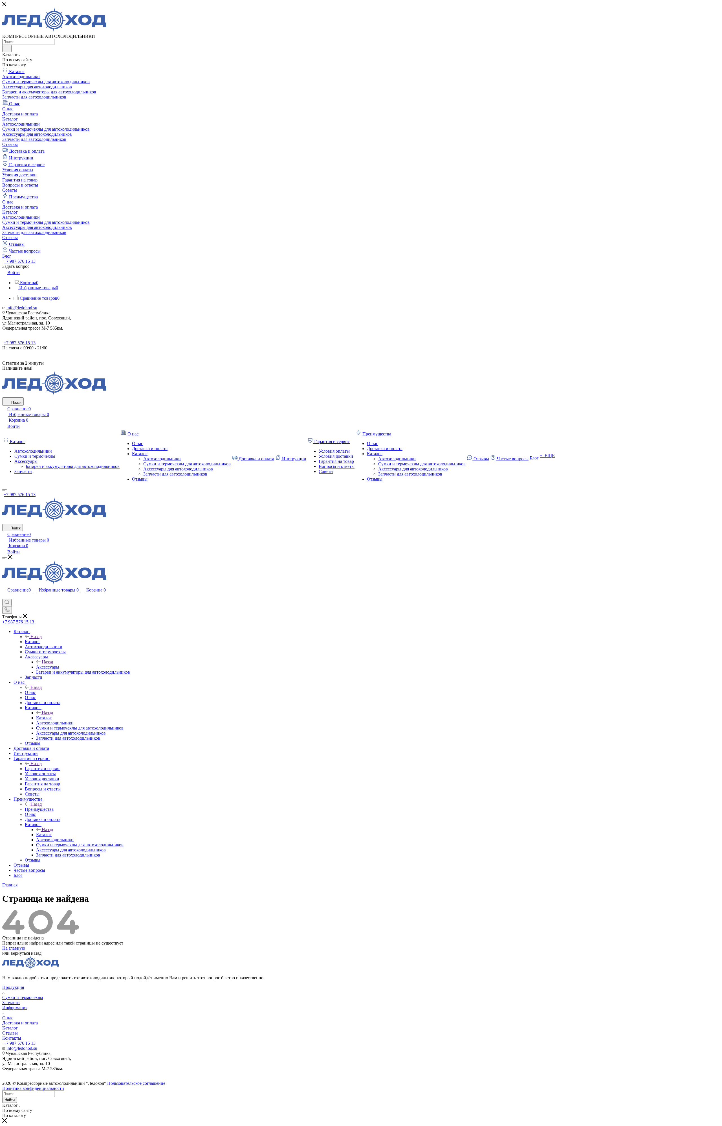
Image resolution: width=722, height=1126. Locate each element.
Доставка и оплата (20, 1022)
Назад (36, 636)
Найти (10, 1100)
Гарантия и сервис (42, 768)
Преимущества (39, 809)
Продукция (13, 987)
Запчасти (11, 1002)
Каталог (32, 641)
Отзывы (10, 1033)
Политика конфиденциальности (33, 1088)
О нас (30, 692)
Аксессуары (47, 667)
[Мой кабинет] (4, 596)
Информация (14, 1007)
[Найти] (7, 48)
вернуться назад (26, 953)
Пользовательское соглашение (136, 1083)
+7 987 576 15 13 (20, 261)
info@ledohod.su (21, 307)
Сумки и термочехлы (22, 997)
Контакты (11, 1038)
